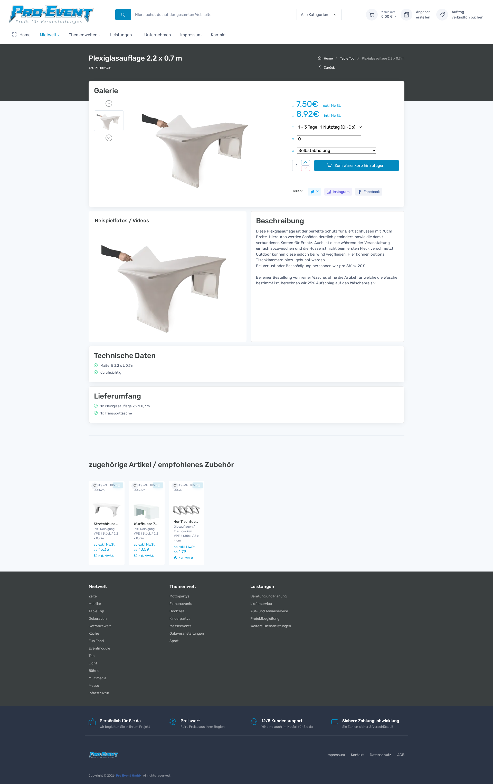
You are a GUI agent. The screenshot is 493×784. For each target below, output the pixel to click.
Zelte (93, 596)
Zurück (329, 68)
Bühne (94, 671)
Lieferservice (261, 604)
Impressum (191, 34)
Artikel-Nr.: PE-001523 (105, 487)
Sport (173, 641)
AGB (400, 755)
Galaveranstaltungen (186, 633)
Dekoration (98, 618)
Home (24, 34)
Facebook (371, 192)
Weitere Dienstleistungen (270, 626)
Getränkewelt (100, 626)
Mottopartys (179, 596)
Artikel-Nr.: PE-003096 (145, 487)
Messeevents (180, 626)
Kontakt (218, 34)
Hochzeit (176, 611)
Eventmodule (99, 648)
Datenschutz (380, 755)
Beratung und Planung (268, 596)
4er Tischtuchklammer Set (197, 521)
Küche (94, 633)
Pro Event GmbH (128, 775)
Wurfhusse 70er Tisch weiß (157, 524)
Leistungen (121, 34)
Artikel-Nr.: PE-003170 (185, 487)
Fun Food (96, 641)
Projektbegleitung (264, 618)
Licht (93, 663)
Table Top (347, 58)
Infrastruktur (99, 693)
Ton (91, 656)
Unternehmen (157, 34)
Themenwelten (83, 34)
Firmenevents (180, 604)
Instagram (340, 192)
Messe (94, 685)
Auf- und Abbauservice (269, 611)
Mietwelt (48, 34)
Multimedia (97, 678)
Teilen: (297, 191)
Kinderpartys (179, 618)
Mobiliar (95, 604)
